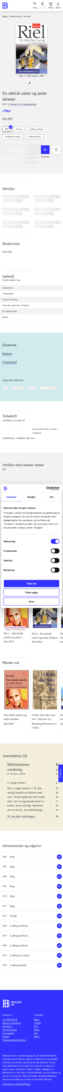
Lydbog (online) (36, 129)
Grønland (9, 362)
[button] (31, 857)
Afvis (31, 601)
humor (7, 354)
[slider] (31, 50)
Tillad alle (31, 583)
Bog (7, 129)
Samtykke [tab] (11, 497)
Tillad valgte (31, 592)
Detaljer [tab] (31, 497)
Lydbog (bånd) (34, 136)
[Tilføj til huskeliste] (56, 149)
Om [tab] (52, 497)
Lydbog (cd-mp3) (12, 136)
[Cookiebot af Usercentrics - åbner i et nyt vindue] (46, 488)
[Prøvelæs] (45, 149)
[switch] (55, 550)
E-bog (19, 129)
